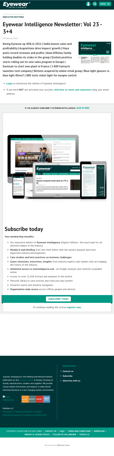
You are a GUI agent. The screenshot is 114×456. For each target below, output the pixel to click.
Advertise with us (71, 380)
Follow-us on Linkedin (64, 434)
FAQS (62, 431)
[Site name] (18, 373)
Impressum (99, 431)
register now (74, 307)
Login (9, 83)
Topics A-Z (84, 434)
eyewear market (26, 380)
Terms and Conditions (79, 431)
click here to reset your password (72, 89)
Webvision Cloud (63, 445)
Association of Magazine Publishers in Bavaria (22, 411)
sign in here (82, 108)
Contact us (68, 371)
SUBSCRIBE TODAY (58, 298)
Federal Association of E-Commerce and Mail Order (25, 415)
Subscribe (67, 375)
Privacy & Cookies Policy (37, 434)
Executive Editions (13, 17)
